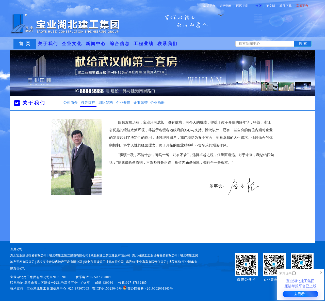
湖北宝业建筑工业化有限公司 (104, 262)
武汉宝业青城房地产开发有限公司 (59, 262)
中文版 (258, 6)
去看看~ (300, 294)
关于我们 (48, 43)
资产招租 (227, 6)
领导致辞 (88, 102)
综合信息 (120, 43)
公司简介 (70, 102)
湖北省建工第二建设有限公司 (68, 255)
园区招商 (243, 6)
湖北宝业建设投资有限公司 (28, 255)
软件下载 (287, 6)
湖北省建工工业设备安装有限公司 (155, 255)
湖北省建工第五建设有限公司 (110, 255)
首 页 (25, 43)
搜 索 (303, 44)
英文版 (271, 6)
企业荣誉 (141, 102)
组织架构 (106, 102)
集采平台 (210, 6)
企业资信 (123, 102)
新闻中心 (96, 43)
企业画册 (157, 102)
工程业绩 (144, 43)
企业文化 (72, 43)
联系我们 (167, 43)
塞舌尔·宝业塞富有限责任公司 (146, 262)
